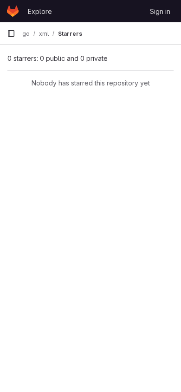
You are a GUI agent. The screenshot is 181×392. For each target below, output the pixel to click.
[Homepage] (12, 11)
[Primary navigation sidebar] (11, 33)
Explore (40, 11)
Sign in (160, 11)
